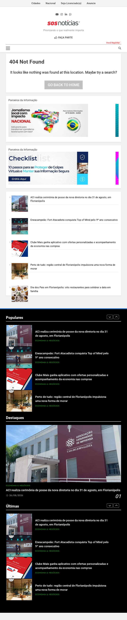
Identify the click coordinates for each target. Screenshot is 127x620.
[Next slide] (116, 317)
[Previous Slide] (110, 317)
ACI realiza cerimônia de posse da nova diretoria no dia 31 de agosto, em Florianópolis (63, 490)
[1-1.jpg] (49, 136)
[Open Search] (119, 48)
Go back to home (63, 85)
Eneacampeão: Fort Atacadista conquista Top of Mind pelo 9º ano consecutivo (74, 219)
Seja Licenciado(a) (71, 3)
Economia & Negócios (47, 340)
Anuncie (91, 3)
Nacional (51, 3)
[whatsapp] (70, 14)
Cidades (35, 3)
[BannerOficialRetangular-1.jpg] (49, 183)
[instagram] (62, 14)
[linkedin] (66, 14)
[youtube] (57, 14)
